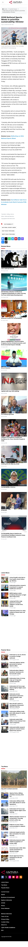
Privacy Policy (5, 919)
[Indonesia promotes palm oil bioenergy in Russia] (14, 500)
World (3, 894)
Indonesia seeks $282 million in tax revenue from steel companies (17, 721)
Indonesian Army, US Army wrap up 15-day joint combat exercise (17, 680)
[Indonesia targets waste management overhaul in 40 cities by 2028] (14, 454)
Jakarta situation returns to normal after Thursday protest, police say (17, 818)
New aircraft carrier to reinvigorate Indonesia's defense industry (16, 705)
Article (3, 903)
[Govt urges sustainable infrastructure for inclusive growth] (14, 404)
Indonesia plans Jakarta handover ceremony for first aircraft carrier (16, 672)
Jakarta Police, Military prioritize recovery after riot (16, 794)
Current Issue (13, 9)
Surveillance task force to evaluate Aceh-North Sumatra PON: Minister (14, 202)
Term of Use (4, 916)
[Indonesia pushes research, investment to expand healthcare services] (4, 587)
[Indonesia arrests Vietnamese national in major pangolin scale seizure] (4, 696)
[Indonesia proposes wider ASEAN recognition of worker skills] (4, 842)
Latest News (5, 573)
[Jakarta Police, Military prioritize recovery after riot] (4, 795)
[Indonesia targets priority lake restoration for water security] (4, 834)
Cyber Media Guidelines (8, 927)
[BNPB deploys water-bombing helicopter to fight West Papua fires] (4, 595)
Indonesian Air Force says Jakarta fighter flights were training (17, 687)
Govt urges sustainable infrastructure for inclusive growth (13, 413)
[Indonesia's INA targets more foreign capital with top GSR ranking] (14, 381)
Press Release (5, 908)
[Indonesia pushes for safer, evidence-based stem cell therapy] (4, 613)
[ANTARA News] (16, 2)
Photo (3, 905)
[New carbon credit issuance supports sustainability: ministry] (14, 477)
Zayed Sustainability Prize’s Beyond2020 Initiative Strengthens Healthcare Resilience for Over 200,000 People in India (14, 438)
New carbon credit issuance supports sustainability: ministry (13, 486)
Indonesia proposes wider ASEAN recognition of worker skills (17, 841)
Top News (4, 766)
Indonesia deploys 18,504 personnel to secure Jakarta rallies (16, 664)
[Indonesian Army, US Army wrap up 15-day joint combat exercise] (4, 680)
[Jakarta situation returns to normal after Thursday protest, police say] (4, 819)
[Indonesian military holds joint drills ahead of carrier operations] (4, 713)
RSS (2, 930)
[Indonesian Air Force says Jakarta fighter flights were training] (4, 688)
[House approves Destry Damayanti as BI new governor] (4, 858)
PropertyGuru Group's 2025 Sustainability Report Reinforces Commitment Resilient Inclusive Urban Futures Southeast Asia (13, 534)
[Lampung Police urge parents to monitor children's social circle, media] (4, 603)
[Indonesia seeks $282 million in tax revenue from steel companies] (4, 721)
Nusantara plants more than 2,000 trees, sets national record (14, 267)
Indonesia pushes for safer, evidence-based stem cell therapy (17, 612)
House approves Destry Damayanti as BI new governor (16, 857)
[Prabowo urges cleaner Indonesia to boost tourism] (14, 358)
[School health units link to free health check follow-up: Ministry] (4, 580)
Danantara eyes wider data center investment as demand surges (17, 849)
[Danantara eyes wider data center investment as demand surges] (4, 850)
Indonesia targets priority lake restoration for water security (17, 833)
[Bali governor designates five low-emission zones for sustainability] (14, 308)
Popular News (5, 650)
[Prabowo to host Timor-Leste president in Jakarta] (4, 827)
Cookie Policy (5, 922)
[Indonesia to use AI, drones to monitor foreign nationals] (4, 657)
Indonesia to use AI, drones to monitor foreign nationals (17, 656)
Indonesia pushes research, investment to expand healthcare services (17, 587)
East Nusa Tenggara (8, 230)
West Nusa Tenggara (8, 234)
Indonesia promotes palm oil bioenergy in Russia (13, 509)
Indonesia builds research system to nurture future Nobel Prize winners (17, 728)
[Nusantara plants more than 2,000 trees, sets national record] (14, 259)
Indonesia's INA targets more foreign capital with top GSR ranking (13, 390)
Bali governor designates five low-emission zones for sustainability (12, 317)
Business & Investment (8, 897)
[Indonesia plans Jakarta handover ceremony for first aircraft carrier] (4, 673)
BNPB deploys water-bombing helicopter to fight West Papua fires (17, 595)
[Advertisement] (14, 556)
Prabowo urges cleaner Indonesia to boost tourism (12, 367)
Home (6, 9)
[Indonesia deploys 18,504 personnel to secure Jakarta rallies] (4, 665)
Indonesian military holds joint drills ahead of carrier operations (17, 713)
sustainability (8, 224)
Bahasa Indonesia (6, 913)
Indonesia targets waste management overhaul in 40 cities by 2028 (13, 463)
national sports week (9, 227)
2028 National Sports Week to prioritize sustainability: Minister (13, 11)
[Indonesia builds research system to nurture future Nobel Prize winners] (4, 729)
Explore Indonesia (6, 900)
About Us (4, 924)
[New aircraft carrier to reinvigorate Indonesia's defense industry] (4, 706)
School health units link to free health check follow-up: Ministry (17, 579)
